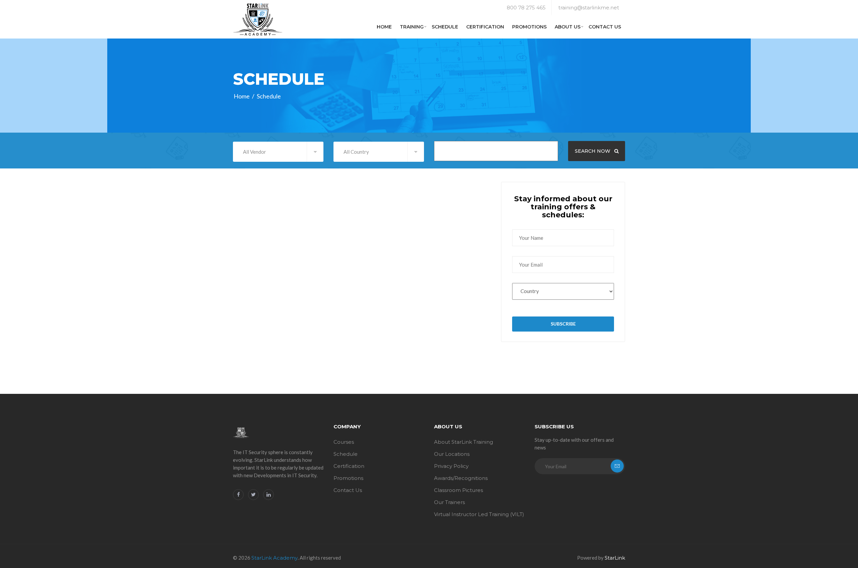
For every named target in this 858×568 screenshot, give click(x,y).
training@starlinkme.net (588, 7)
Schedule (445, 27)
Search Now (593, 151)
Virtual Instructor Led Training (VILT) (479, 514)
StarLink (615, 558)
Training (412, 27)
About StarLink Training (463, 442)
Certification (485, 27)
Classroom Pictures (458, 490)
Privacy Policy (451, 466)
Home (384, 27)
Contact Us (605, 27)
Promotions (529, 27)
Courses (343, 442)
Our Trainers (449, 502)
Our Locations (452, 454)
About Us (567, 27)
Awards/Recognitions (461, 478)
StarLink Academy (274, 558)
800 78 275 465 (526, 7)
